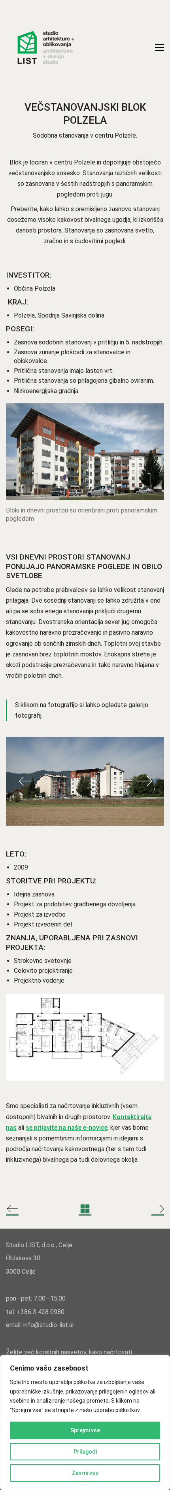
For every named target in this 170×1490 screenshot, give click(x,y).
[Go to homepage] (45, 47)
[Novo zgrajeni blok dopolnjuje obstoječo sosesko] (85, 781)
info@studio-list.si (48, 1325)
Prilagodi (85, 1451)
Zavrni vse (85, 1473)
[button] (159, 47)
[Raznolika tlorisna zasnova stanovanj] (85, 1036)
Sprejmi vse (85, 1430)
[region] (85, 1422)
